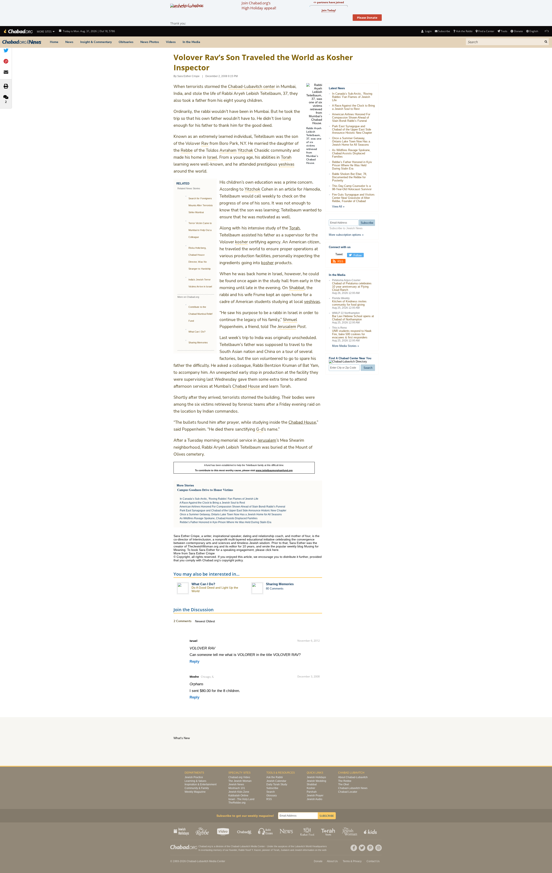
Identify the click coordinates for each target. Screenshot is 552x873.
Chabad (235, 846)
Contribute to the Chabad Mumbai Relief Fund (200, 314)
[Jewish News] (21, 42)
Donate (518, 31)
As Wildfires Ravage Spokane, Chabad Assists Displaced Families (218, 518)
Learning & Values (195, 780)
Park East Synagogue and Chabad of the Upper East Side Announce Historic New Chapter (233, 510)
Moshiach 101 (236, 788)
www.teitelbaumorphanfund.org (274, 470)
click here (271, 550)
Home (54, 42)
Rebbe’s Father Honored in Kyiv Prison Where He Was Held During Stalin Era (225, 522)
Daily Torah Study (276, 784)
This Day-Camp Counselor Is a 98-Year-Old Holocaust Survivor (352, 187)
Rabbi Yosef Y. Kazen (249, 850)
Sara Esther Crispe (188, 76)
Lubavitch (245, 846)
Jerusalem (267, 440)
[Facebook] (354, 848)
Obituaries (126, 42)
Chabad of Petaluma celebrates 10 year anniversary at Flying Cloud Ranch (352, 287)
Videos (171, 42)
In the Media (191, 42)
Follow (358, 255)
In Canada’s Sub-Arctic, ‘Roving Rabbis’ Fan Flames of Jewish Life (219, 498)
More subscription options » (346, 234)
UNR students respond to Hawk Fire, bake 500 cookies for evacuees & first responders (352, 334)
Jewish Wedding (316, 780)
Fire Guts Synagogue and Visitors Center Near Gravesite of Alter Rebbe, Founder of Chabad (353, 198)
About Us (332, 861)
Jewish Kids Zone (238, 791)
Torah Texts (329, 831)
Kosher (311, 788)
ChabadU (244, 831)
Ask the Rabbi (464, 31)
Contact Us (373, 861)
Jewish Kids (371, 831)
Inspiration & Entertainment (200, 784)
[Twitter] (362, 848)
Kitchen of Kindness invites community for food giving (349, 303)
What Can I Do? (196, 331)
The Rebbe (344, 780)
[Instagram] (378, 848)
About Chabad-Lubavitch (353, 777)
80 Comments (274, 588)
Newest (200, 621)
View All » (338, 206)
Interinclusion (202, 539)
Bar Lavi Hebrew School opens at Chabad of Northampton (353, 318)
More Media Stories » (345, 346)
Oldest (210, 621)
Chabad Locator (347, 791)
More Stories (185, 485)
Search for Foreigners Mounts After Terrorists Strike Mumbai (200, 205)
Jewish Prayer (315, 795)
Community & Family (197, 788)
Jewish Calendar (276, 780)
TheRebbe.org (237, 802)
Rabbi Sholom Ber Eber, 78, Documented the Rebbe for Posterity (349, 177)
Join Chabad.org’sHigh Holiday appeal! (259, 5)
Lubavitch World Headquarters (311, 846)
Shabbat (312, 784)
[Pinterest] (370, 848)
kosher (267, 263)
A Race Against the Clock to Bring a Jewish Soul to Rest (212, 502)
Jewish (298, 850)
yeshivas (312, 302)
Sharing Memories (198, 342)
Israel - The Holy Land (241, 799)
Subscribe (272, 788)
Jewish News (236, 784)
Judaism (285, 850)
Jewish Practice (194, 777)
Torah (294, 228)
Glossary (271, 795)
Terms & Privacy (352, 861)
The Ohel (343, 784)
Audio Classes (266, 831)
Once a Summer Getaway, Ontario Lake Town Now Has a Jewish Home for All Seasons (231, 514)
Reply (194, 661)
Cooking (308, 831)
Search (270, 791)
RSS (340, 261)
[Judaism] (18, 31)
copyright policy (232, 560)
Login (427, 31)
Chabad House (302, 422)
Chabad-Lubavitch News (352, 788)
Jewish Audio (314, 799)
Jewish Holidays (316, 777)
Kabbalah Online (238, 795)
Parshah (312, 791)
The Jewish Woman (240, 780)
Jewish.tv (223, 831)
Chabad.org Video (239, 777)
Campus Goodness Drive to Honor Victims (205, 490)
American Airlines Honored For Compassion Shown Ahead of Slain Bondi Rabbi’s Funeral (232, 506)
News (69, 42)
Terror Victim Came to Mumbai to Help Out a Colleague (200, 230)
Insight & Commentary (96, 42)
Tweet (339, 254)
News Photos (149, 42)
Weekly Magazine (195, 791)
